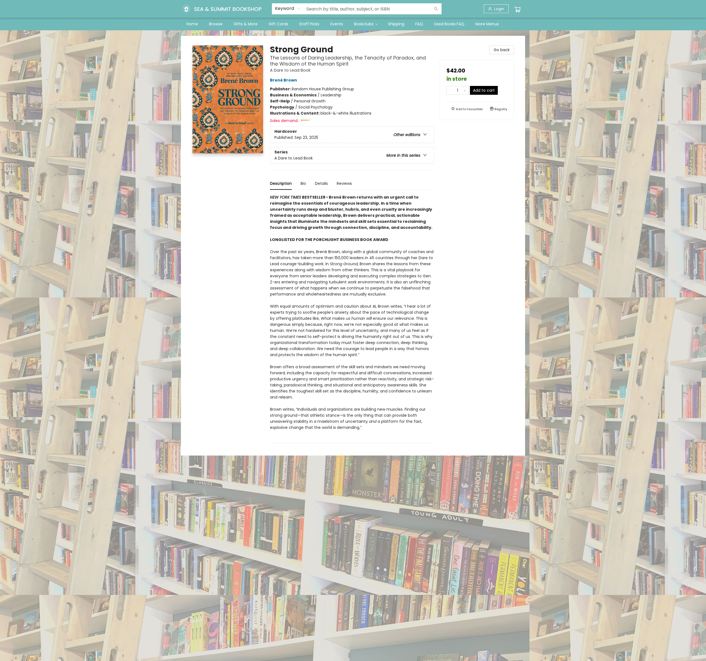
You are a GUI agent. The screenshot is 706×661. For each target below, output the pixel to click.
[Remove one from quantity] (450, 90)
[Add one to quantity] (464, 90)
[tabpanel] (352, 318)
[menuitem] (192, 24)
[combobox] (288, 8)
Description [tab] (281, 183)
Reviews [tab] (344, 183)
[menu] (353, 24)
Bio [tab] (303, 183)
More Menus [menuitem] (487, 24)
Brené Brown (283, 80)
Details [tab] (321, 183)
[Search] (436, 8)
